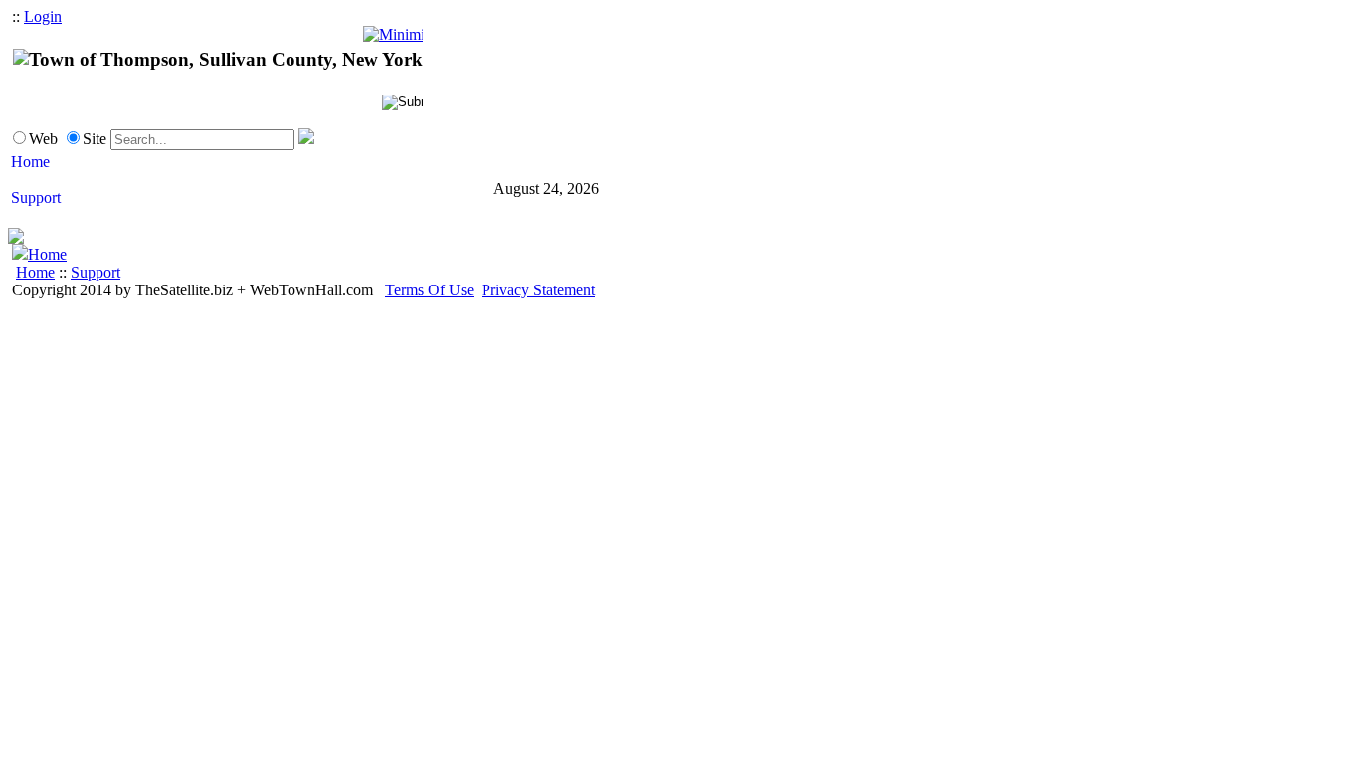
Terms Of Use (429, 290)
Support (95, 272)
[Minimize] (393, 34)
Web (43, 138)
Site (94, 138)
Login (43, 16)
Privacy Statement (538, 290)
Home (47, 254)
